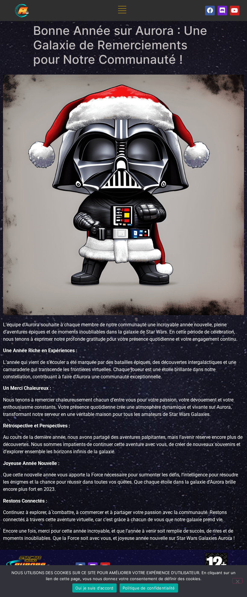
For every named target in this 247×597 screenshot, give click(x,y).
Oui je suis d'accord (94, 588)
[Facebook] (210, 10)
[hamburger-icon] (122, 10)
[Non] (237, 580)
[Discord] (222, 10)
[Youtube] (234, 10)
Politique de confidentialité (149, 588)
